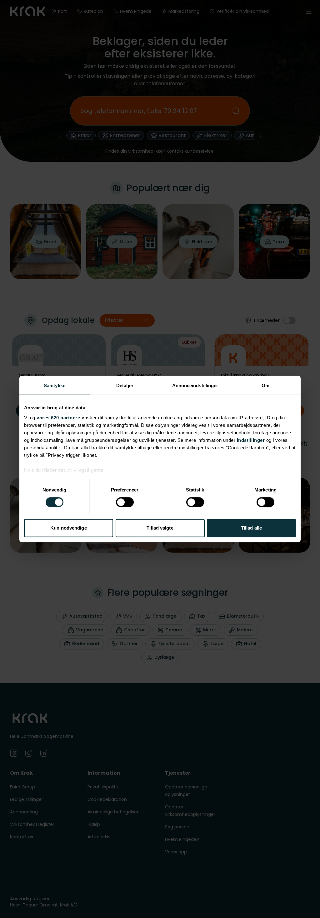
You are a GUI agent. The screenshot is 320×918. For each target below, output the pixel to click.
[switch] (125, 502)
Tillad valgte (160, 528)
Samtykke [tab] (54, 385)
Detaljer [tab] (124, 385)
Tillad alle (251, 528)
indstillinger (251, 440)
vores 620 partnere (58, 417)
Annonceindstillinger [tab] (195, 385)
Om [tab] (265, 385)
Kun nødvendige (68, 528)
